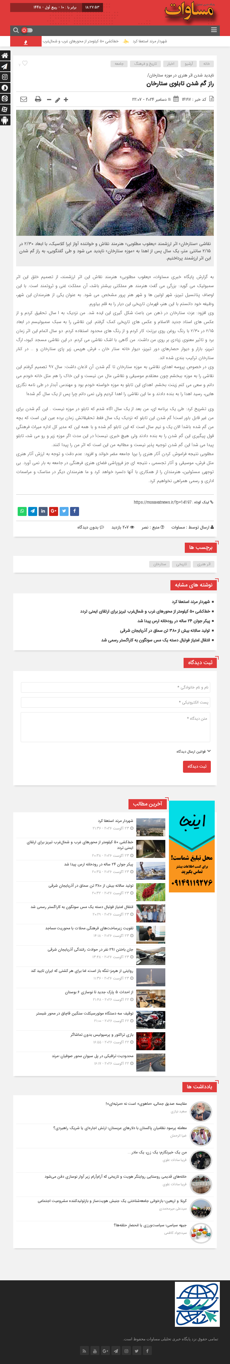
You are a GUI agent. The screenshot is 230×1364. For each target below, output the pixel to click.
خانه (206, 64)
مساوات (178, 527)
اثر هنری (204, 564)
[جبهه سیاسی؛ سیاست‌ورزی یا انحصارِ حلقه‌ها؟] (115, 1232)
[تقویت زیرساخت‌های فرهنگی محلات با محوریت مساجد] (91, 934)
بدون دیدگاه (88, 527)
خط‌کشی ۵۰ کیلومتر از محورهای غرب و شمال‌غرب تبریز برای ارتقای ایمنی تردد (78, 41)
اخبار (170, 64)
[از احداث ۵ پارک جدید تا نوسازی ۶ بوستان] (91, 998)
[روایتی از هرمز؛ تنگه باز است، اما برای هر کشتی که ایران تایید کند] (91, 977)
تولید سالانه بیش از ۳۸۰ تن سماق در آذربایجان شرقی (165, 630)
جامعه (119, 64)
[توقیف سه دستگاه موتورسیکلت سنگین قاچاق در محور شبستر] (91, 1019)
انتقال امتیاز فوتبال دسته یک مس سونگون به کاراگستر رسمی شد (155, 640)
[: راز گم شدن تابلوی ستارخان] (24, 99)
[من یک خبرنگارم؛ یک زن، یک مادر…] (115, 1160)
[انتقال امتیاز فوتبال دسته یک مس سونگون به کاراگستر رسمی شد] (91, 913)
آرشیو (189, 64)
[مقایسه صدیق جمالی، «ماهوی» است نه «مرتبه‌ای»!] (115, 1112)
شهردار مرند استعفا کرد (169, 41)
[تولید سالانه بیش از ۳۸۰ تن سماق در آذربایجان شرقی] (91, 892)
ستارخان (159, 564)
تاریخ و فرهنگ (145, 64)
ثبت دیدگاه (196, 766)
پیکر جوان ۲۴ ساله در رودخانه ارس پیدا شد (173, 621)
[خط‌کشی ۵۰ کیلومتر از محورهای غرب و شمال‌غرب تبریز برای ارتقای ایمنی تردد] (91, 849)
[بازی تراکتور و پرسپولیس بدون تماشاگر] (91, 1041)
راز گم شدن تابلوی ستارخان (180, 84)
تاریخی (181, 564)
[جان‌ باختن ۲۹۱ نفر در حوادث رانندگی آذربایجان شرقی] (91, 956)
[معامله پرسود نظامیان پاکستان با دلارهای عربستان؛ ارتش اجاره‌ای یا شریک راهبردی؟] (115, 1136)
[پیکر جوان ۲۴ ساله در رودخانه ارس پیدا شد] (91, 870)
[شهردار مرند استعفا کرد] (91, 827)
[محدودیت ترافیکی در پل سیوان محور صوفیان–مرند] (91, 1062)
